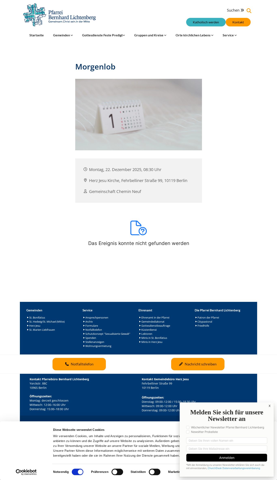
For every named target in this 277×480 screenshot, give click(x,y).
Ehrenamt (145, 310)
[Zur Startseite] (59, 14)
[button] (238, 22)
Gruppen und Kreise (149, 35)
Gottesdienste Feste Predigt (102, 35)
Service (228, 35)
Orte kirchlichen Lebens (193, 35)
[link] (62, 35)
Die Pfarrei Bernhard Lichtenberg (217, 310)
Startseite (36, 35)
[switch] (117, 472)
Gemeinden (62, 35)
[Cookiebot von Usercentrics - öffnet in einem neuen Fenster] (26, 472)
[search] (249, 10)
